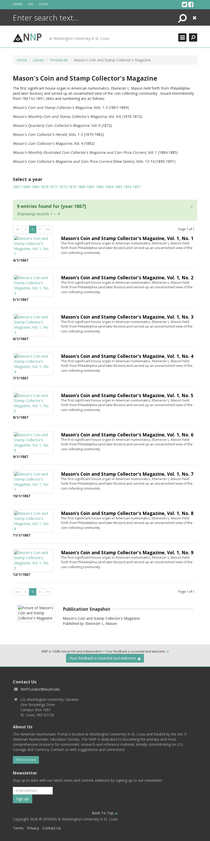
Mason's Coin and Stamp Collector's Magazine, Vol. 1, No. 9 (127, 552)
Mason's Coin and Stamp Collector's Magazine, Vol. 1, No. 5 (127, 395)
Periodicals (59, 60)
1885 (118, 186)
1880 (81, 186)
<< (17, 229)
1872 (63, 186)
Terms (18, 828)
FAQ (30, 4)
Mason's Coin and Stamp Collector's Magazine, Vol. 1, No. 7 (127, 474)
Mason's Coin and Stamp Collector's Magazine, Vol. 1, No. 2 (127, 277)
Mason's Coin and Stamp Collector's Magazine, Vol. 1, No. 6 (127, 435)
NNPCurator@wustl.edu (40, 689)
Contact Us (52, 828)
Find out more (26, 760)
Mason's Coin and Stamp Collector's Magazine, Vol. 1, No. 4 (127, 356)
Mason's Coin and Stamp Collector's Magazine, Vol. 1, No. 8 (127, 513)
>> (48, 229)
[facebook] (191, 4)
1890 (127, 186)
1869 (35, 186)
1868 (26, 186)
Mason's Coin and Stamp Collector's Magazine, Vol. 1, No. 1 (127, 238)
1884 (109, 186)
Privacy (33, 828)
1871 (54, 186)
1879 (72, 186)
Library (38, 60)
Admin (17, 4)
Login (43, 4)
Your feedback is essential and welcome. (103, 658)
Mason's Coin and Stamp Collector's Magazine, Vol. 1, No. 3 (127, 317)
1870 (44, 186)
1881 (91, 186)
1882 (100, 186)
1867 (17, 186)
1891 (137, 186)
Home (22, 60)
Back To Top (103, 812)
